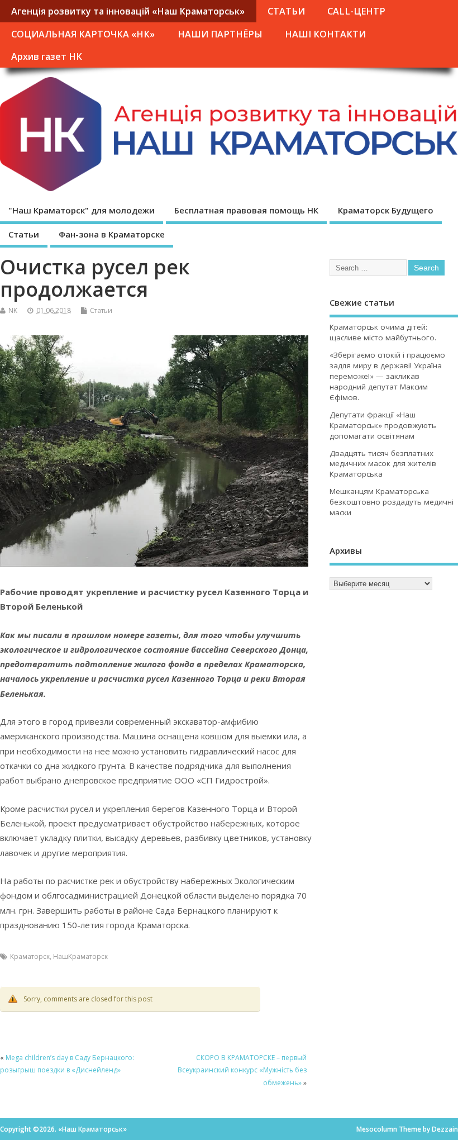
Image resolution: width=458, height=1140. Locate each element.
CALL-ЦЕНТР (356, 11)
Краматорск (30, 956)
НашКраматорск (80, 956)
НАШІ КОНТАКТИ (325, 34)
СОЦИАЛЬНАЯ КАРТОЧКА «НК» (83, 34)
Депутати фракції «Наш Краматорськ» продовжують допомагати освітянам (383, 425)
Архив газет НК (46, 56)
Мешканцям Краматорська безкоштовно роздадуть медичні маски (392, 501)
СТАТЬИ (286, 11)
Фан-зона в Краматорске (112, 234)
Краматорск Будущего (385, 210)
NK (12, 310)
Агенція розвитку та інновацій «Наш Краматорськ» (128, 11)
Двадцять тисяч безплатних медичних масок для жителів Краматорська (383, 463)
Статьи (23, 234)
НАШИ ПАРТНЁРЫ (220, 34)
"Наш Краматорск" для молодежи (81, 210)
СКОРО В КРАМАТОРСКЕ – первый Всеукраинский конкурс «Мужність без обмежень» (242, 1070)
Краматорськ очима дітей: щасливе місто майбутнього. (383, 332)
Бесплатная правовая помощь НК (246, 210)
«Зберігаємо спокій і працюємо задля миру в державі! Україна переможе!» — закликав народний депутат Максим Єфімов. (387, 376)
